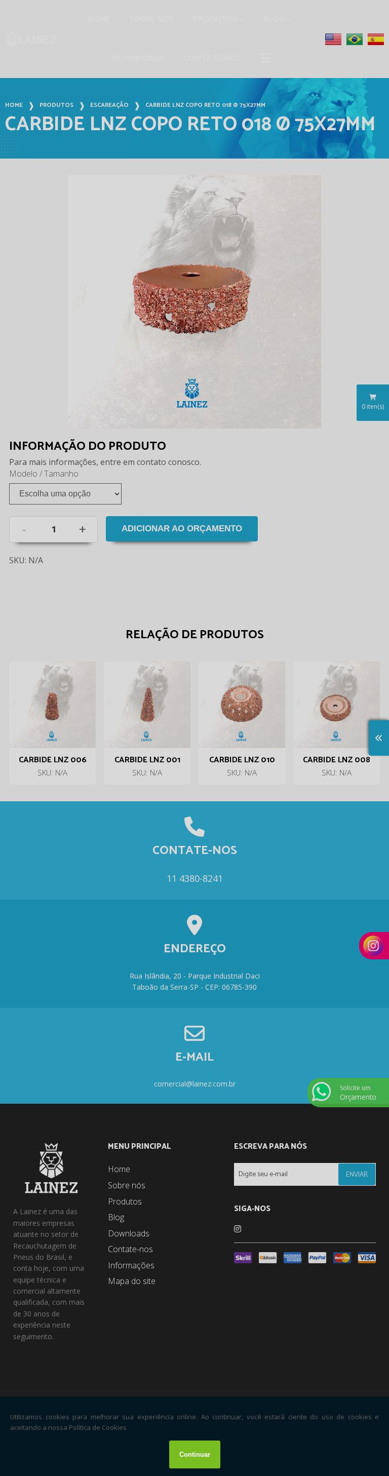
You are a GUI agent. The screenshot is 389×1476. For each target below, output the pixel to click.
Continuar (194, 1454)
